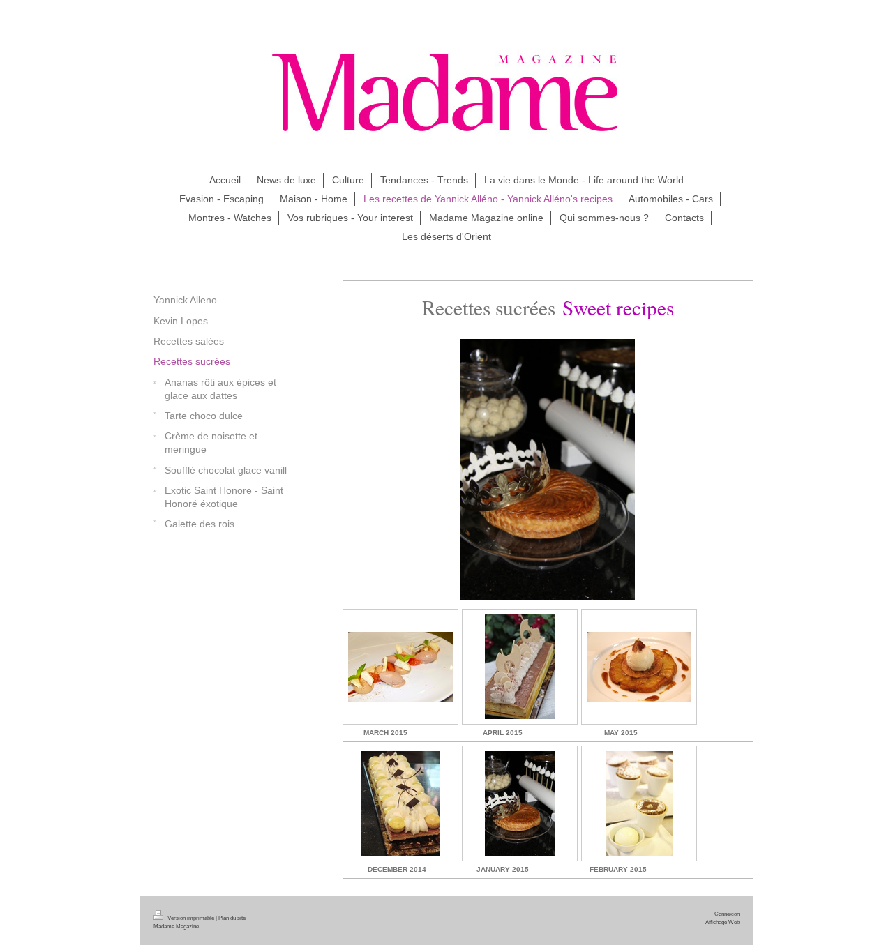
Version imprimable (191, 917)
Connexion (727, 913)
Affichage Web (722, 921)
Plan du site (232, 917)
